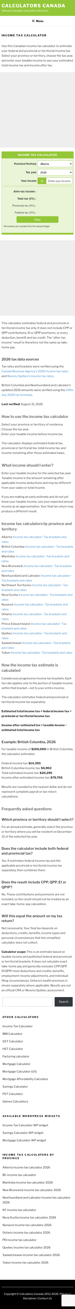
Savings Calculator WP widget (22, 1133)
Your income (29, 181)
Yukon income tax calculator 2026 (25, 1262)
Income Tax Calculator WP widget (25, 1125)
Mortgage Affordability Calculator (25, 1079)
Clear (37, 219)
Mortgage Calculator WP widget (24, 1140)
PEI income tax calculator (19, 1240)
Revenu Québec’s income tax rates (30, 376)
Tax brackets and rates (17, 580)
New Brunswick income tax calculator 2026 (31, 1190)
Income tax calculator (27, 537)
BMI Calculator (12, 1034)
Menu (39, 21)
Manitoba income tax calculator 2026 (27, 1182)
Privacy (65, 1293)
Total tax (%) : (27, 198)
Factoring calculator (15, 1056)
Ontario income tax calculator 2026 (26, 1232)
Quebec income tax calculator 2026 (26, 1247)
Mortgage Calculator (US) (19, 1071)
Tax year (31, 172)
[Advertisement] (37, 110)
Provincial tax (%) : (24, 205)
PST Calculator (12, 1094)
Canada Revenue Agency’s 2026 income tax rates (35, 371)
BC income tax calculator (19, 1175)
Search (63, 1001)
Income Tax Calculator (17, 1026)
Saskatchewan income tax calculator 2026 (31, 1255)
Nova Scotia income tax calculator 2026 (29, 1217)
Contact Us (45, 1298)
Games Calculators (15, 1101)
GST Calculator (12, 1041)
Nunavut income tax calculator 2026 (27, 1225)
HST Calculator (12, 1049)
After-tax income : (25, 191)
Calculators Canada (34, 6)
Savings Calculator (15, 1086)
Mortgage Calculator (16, 1064)
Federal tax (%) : (26, 212)
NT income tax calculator (19, 1210)
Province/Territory (25, 164)
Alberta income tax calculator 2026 (26, 1167)
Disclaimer (29, 1298)
